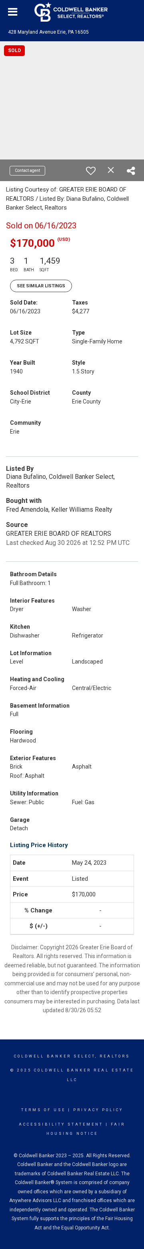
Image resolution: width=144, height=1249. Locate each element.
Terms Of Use (43, 1110)
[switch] (91, 171)
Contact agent (27, 170)
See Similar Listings (41, 286)
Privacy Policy (98, 1110)
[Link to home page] (72, 12)
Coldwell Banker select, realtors (72, 1056)
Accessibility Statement (61, 1124)
